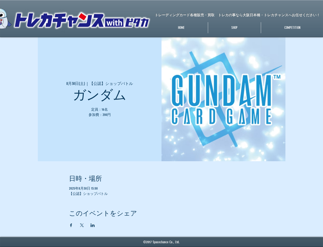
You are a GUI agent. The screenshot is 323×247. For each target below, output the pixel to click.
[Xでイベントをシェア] (82, 225)
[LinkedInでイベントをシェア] (93, 225)
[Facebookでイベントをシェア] (71, 225)
